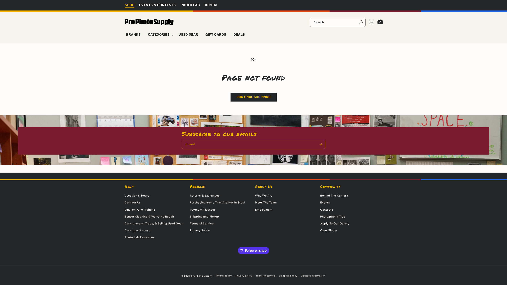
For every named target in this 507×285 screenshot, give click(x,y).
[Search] (361, 22)
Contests (326, 209)
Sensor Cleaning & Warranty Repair (149, 216)
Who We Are (264, 195)
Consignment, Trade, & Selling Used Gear (154, 223)
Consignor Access (137, 230)
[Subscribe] (320, 144)
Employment (264, 209)
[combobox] (337, 22)
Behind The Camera (334, 195)
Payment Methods (203, 209)
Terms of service (265, 275)
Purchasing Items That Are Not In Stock (218, 202)
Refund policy (224, 275)
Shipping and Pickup (204, 216)
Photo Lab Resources (139, 237)
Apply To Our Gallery (335, 223)
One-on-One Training (140, 209)
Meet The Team (266, 202)
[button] (159, 35)
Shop (129, 5)
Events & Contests (157, 5)
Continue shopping (253, 97)
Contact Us (133, 202)
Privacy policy (244, 275)
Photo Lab (190, 5)
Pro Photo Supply (201, 276)
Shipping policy (288, 275)
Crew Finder (328, 230)
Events (325, 202)
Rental (211, 5)
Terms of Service (202, 223)
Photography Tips (332, 216)
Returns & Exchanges (204, 195)
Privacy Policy (200, 230)
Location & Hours (137, 195)
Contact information (313, 275)
